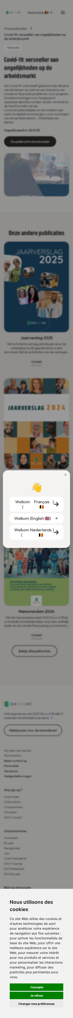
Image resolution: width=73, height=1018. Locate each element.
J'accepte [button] (36, 987)
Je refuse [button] (36, 995)
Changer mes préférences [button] (36, 1003)
